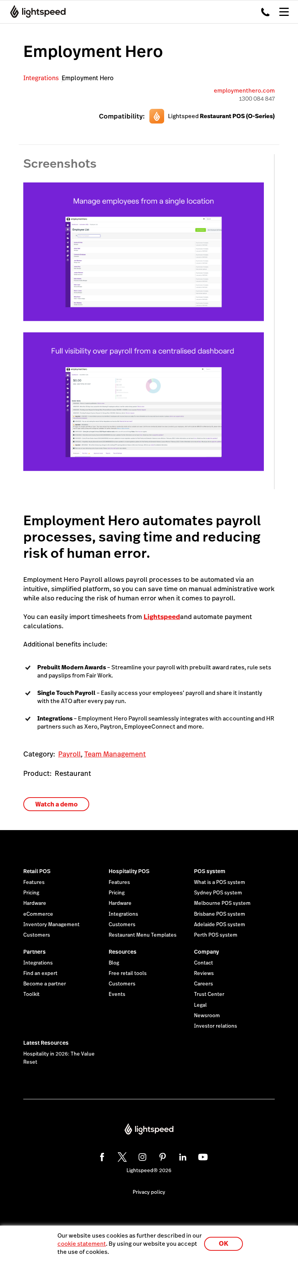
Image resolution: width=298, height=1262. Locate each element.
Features (34, 882)
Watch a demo (56, 804)
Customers (36, 935)
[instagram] (141, 1155)
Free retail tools (128, 973)
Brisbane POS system (219, 914)
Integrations (41, 78)
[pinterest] (161, 1155)
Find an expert (40, 973)
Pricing (31, 892)
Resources (123, 952)
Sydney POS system (218, 892)
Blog (114, 962)
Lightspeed (162, 616)
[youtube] (201, 1155)
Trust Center (209, 994)
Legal (200, 1005)
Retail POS (36, 871)
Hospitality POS (129, 871)
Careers (203, 983)
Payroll (69, 754)
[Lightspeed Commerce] (35, 11)
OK (223, 1243)
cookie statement (81, 1244)
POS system (209, 871)
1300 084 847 (257, 99)
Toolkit (31, 994)
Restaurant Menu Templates (143, 935)
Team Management (115, 754)
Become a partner (44, 983)
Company (206, 952)
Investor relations (215, 1026)
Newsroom (207, 1015)
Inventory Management (51, 924)
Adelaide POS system (219, 924)
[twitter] (121, 1155)
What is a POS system (219, 882)
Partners (34, 952)
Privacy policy (149, 1192)
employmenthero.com (244, 90)
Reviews (204, 973)
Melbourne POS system (222, 903)
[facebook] (100, 1155)
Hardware (34, 903)
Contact (203, 962)
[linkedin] (181, 1155)
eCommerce (38, 914)
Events (117, 994)
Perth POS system (215, 935)
